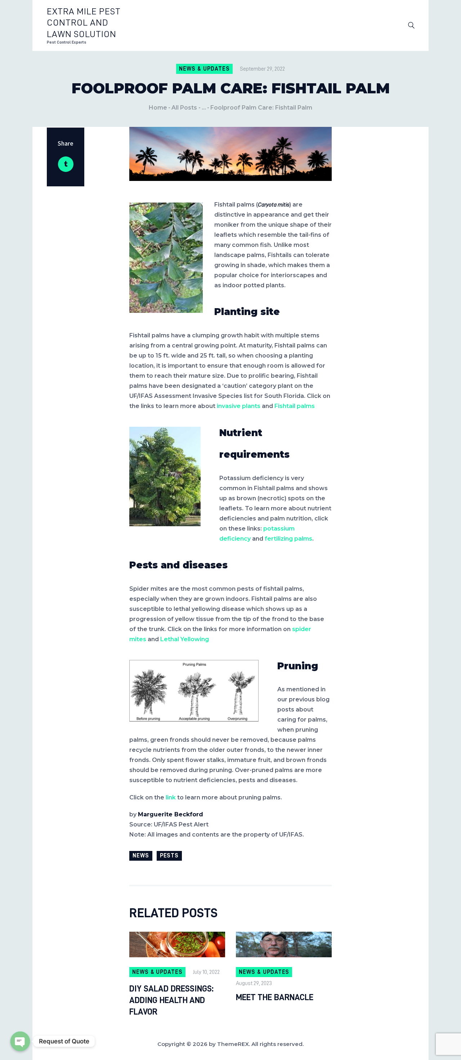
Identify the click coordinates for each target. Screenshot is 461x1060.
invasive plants (238, 406)
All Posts (184, 107)
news (141, 856)
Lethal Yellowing (184, 639)
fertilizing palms (288, 538)
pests (169, 856)
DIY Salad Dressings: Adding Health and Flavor (171, 1000)
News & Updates (204, 69)
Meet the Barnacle (274, 997)
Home (158, 107)
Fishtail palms (294, 406)
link (171, 797)
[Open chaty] (20, 1041)
